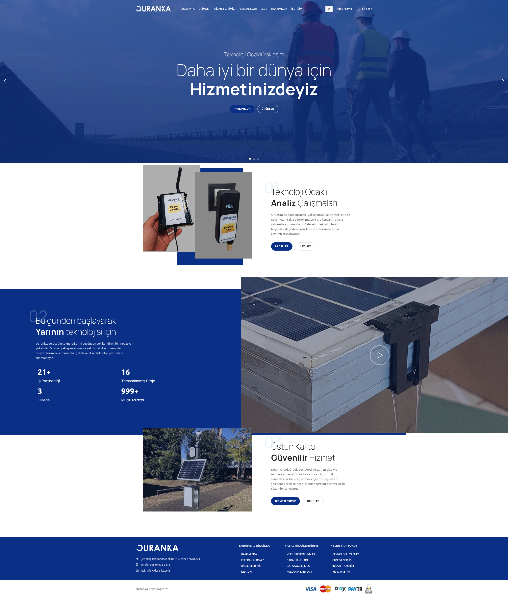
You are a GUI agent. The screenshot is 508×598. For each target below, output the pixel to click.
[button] (380, 355)
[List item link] (185, 564)
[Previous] (5, 81)
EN (329, 9)
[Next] (503, 81)
